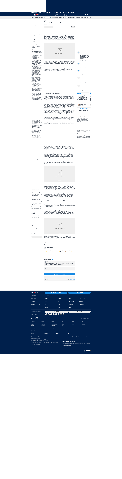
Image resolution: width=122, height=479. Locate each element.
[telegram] (46, 314)
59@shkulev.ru (42, 343)
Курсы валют (62, 12)
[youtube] (61, 314)
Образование (60, 307)
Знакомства (40, 12)
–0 (74, 266)
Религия (70, 306)
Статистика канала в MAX (35, 304)
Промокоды (72, 12)
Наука (59, 304)
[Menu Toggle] (32, 15)
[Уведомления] (88, 15)
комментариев (49, 26)
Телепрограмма (49, 12)
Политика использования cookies (66, 345)
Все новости (37, 21)
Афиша (53, 12)
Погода (44, 12)
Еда (45, 304)
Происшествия (71, 301)
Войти (47, 279)
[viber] (54, 314)
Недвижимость (34, 12)
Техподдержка (33, 301)
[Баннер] (47, 17)
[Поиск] (85, 15)
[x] (58, 314)
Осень (70, 298)
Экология (81, 301)
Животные (47, 306)
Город (46, 301)
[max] (56, 314)
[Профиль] (90, 15)
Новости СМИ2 (47, 285)
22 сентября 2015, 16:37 (47, 24)
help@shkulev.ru (38, 344)
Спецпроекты (81, 304)
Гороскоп (57, 12)
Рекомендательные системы (65, 346)
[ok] (51, 314)
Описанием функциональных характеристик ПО (68, 341)
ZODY (66, 12)
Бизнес (46, 298)
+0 (71, 266)
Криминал (59, 298)
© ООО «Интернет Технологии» (35, 350)
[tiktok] (63, 314)
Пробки (61, 14)
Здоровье (46, 307)
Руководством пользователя (66, 340)
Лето (58, 301)
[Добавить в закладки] (72, 27)
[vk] (49, 314)
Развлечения (71, 304)
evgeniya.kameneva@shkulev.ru (84, 336)
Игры (68, 12)
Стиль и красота (82, 298)
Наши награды (33, 298)
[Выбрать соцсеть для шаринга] (74, 27)
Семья (70, 307)
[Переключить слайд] (46, 174)
